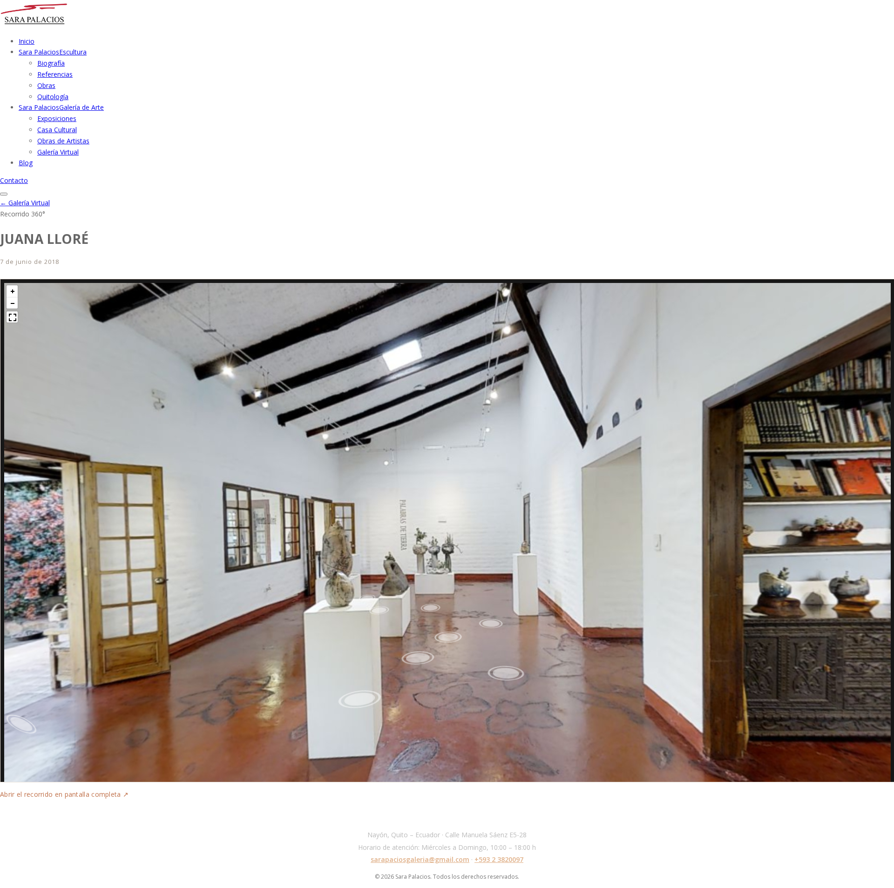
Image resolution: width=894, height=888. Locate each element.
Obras (46, 85)
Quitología (52, 96)
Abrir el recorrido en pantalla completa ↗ (64, 794)
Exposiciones (56, 118)
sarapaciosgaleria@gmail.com (420, 859)
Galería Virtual (58, 152)
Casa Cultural (57, 129)
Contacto (14, 180)
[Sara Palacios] (34, 23)
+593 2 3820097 (498, 859)
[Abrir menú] (3, 194)
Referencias (55, 74)
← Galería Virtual (25, 202)
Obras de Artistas (63, 140)
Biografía (51, 63)
